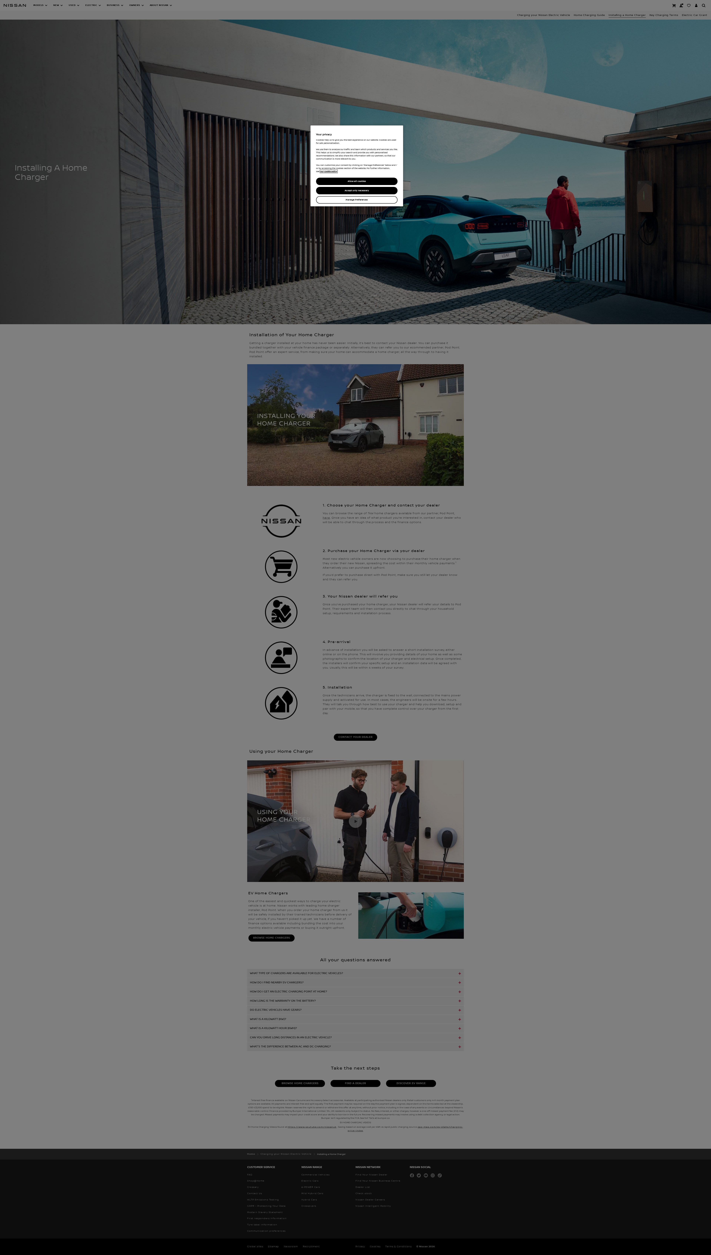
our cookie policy (328, 171)
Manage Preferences (357, 200)
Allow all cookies (357, 181)
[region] (357, 165)
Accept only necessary (357, 190)
